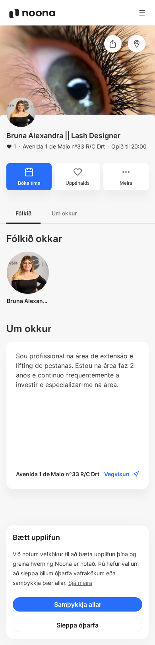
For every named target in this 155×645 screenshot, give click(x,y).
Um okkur (64, 213)
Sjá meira (80, 582)
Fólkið (23, 213)
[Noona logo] (32, 13)
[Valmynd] (142, 12)
